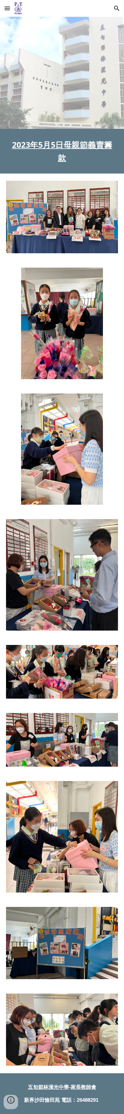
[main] (62, 151)
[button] (7, 8)
